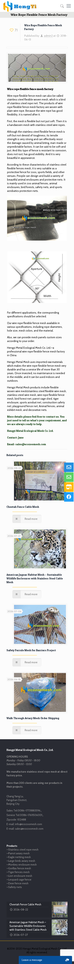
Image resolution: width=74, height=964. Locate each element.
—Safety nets (14, 887)
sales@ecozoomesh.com (30, 444)
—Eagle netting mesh (19, 857)
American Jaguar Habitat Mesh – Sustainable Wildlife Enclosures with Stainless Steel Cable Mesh (35, 578)
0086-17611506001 (31, 815)
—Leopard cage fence (19, 879)
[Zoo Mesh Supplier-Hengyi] (20, 6)
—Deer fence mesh (17, 883)
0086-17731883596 (29, 810)
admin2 (48, 35)
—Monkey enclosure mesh (22, 864)
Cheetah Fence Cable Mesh (23, 506)
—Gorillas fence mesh (19, 868)
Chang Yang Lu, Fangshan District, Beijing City (17, 800)
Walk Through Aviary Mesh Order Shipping (33, 718)
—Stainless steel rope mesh (22, 849)
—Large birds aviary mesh (21, 860)
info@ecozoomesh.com (28, 824)
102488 (21, 819)
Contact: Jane (15, 437)
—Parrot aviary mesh (18, 853)
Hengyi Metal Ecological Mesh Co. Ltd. (29, 347)
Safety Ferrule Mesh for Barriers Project (31, 650)
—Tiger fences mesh (18, 872)
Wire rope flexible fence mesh (24, 95)
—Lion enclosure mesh (19, 875)
